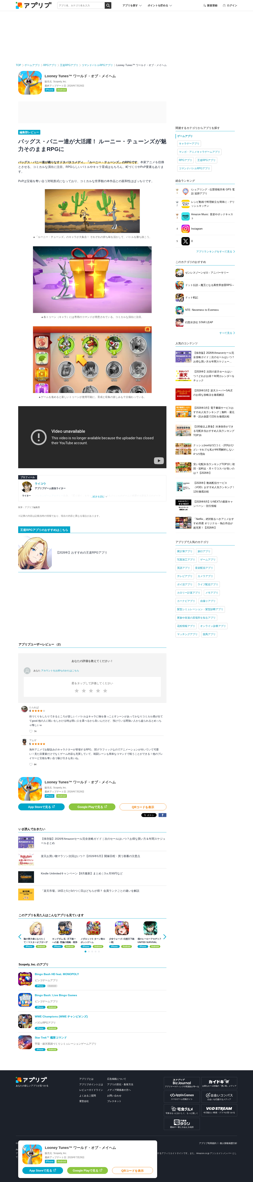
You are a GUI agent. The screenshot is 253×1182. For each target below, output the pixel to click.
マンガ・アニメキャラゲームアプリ (199, 151)
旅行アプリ (204, 551)
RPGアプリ (50, 65)
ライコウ (40, 483)
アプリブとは (86, 1079)
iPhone (49, 89)
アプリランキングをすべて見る (214, 251)
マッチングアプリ (187, 634)
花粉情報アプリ (186, 626)
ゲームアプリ (32, 65)
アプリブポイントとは (91, 1084)
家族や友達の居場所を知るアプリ (196, 617)
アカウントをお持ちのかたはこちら (60, 670)
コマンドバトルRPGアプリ (97, 65)
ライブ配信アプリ (208, 584)
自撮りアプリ (208, 600)
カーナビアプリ (186, 600)
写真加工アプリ (186, 559)
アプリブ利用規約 (207, 1143)
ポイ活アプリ (185, 584)
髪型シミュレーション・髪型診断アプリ (200, 609)
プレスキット (114, 1101)
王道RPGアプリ (69, 65)
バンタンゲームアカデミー (49, 495)
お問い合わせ (114, 1095)
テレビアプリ (185, 576)
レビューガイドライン (91, 1090)
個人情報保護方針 (228, 1143)
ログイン (232, 5)
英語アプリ (183, 567)
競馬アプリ (209, 634)
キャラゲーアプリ (189, 143)
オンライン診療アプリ (213, 626)
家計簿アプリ (185, 551)
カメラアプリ (205, 576)
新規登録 (212, 5)
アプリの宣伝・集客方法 (120, 1084)
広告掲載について (116, 1079)
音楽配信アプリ (204, 567)
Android (61, 89)
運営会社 (84, 1101)
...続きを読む (98, 496)
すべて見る (225, 332)
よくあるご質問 (87, 1095)
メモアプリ (211, 592)
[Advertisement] (92, 608)
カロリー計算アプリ (188, 592)
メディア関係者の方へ (119, 1090)
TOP (18, 65)
